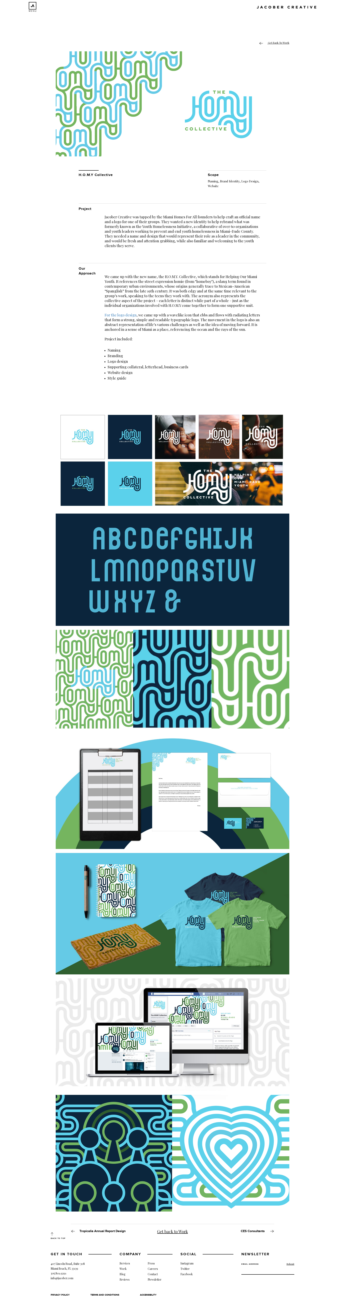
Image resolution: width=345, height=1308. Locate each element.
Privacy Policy (60, 1294)
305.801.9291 (58, 1273)
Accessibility (148, 1294)
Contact (153, 1274)
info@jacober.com (62, 1278)
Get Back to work (278, 42)
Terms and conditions (104, 1294)
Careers (153, 1269)
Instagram (186, 1263)
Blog (122, 1274)
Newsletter (155, 1279)
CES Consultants (253, 1231)
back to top (58, 1238)
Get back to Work (172, 1231)
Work (123, 1269)
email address (250, 1264)
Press (151, 1263)
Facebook (186, 1274)
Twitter (185, 1269)
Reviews (125, 1279)
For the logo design (121, 315)
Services (125, 1263)
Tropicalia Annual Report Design (102, 1231)
